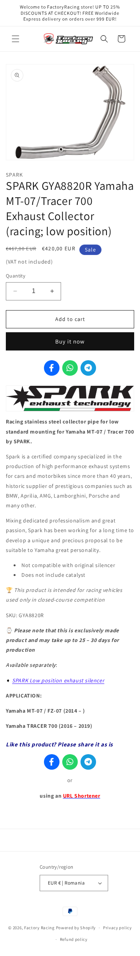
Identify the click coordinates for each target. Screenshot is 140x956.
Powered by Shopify (76, 927)
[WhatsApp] (70, 368)
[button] (15, 38)
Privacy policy (117, 927)
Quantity (15, 275)
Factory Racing (39, 927)
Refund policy (74, 939)
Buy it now (70, 341)
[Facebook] (52, 368)
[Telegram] (88, 368)
